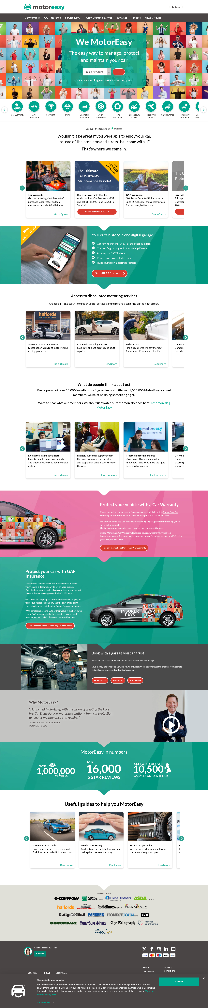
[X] (144, 949)
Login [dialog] (97, 80)
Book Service (100, 680)
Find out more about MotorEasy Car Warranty (124, 548)
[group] (17, 109)
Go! (118, 72)
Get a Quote (61, 214)
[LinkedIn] (166, 949)
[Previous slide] (4, 110)
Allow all (179, 981)
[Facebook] (151, 949)
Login (177, 7)
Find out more (60, 363)
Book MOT (118, 680)
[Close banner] (204, 978)
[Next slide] (203, 110)
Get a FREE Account (107, 273)
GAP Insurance (52, 17)
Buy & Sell (121, 17)
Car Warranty (32, 17)
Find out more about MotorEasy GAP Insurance (50, 625)
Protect (136, 17)
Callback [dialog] (40, 953)
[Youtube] (173, 949)
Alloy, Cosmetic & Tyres (99, 17)
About (145, 967)
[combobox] (97, 71)
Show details (43, 1002)
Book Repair (135, 680)
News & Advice (153, 17)
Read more (111, 363)
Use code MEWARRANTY (97, 211)
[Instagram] (159, 949)
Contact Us (148, 971)
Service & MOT (73, 17)
